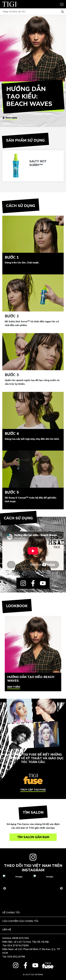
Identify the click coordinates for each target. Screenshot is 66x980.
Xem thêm (13, 687)
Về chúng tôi (11, 912)
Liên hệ (6, 929)
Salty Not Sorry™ (38, 163)
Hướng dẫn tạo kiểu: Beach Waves (30, 679)
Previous (4, 888)
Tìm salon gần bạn (33, 837)
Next (61, 888)
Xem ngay (11, 117)
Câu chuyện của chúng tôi (20, 921)
